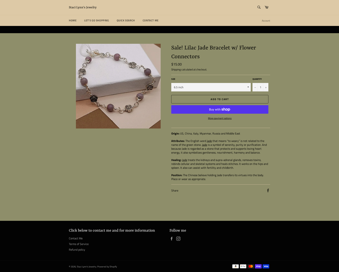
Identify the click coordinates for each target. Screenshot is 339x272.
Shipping (176, 69)
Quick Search (126, 20)
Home (72, 20)
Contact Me (151, 20)
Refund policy (77, 249)
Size (173, 79)
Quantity (257, 79)
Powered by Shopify (107, 266)
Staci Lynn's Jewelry (83, 7)
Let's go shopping (96, 20)
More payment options (220, 118)
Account (266, 20)
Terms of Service (79, 244)
